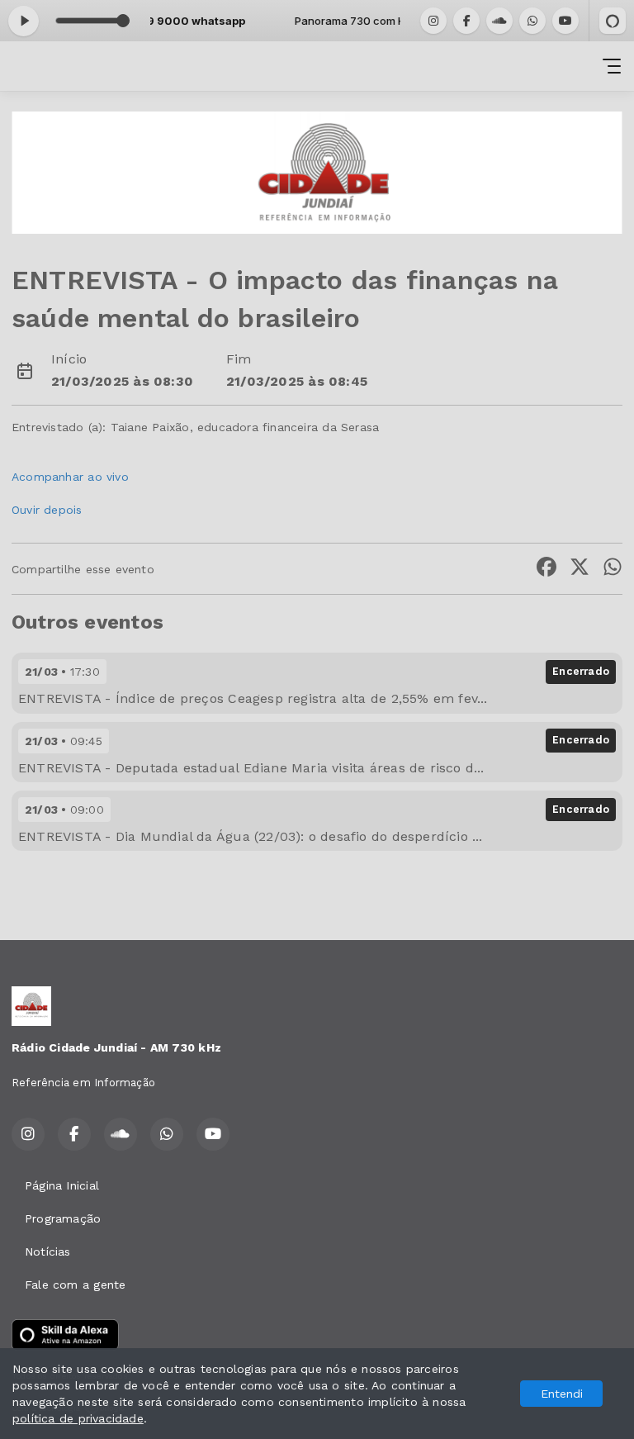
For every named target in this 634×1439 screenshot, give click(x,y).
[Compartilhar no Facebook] (546, 569)
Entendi (562, 1393)
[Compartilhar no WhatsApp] (612, 569)
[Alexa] (612, 20)
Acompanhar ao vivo (70, 476)
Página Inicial (62, 1185)
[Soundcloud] (499, 20)
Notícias (48, 1251)
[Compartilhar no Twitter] (579, 569)
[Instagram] (433, 20)
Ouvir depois (47, 509)
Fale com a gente (75, 1284)
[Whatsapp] (532, 20)
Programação (63, 1218)
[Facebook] (466, 20)
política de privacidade (78, 1418)
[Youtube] (565, 20)
